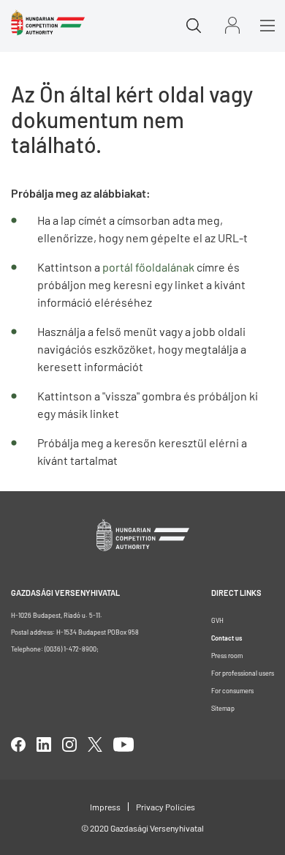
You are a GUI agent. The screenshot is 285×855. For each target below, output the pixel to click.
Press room (227, 655)
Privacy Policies (165, 807)
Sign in (232, 25)
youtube (123, 744)
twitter (95, 744)
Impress (105, 807)
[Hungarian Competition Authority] (48, 23)
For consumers (232, 691)
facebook (18, 744)
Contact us (226, 638)
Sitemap (223, 708)
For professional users (242, 673)
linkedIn (44, 744)
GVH (217, 620)
